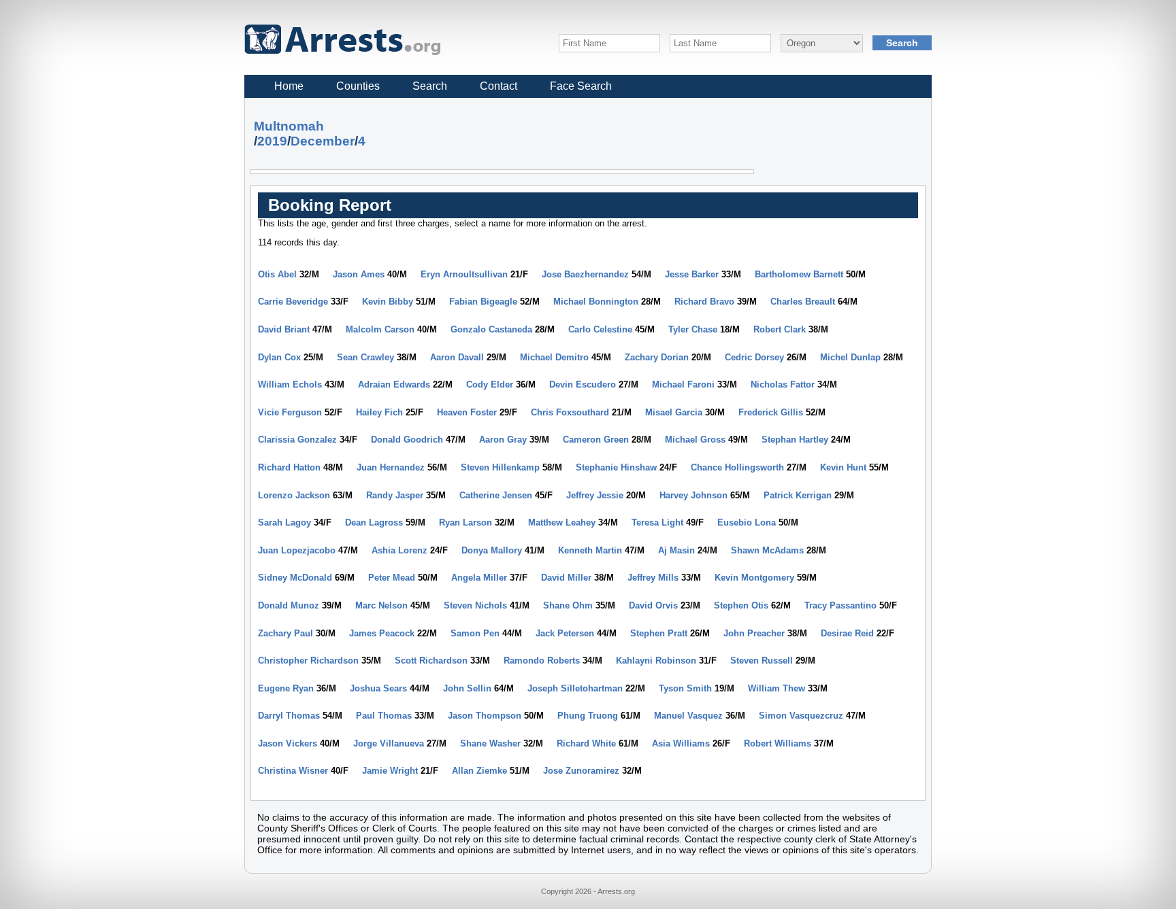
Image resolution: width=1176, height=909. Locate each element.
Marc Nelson (381, 605)
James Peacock (381, 633)
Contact (498, 86)
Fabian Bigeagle (483, 301)
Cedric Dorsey (754, 357)
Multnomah (289, 126)
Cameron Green (596, 439)
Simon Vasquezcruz (801, 715)
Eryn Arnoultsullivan (464, 274)
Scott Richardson (431, 660)
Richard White (586, 743)
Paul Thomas (384, 715)
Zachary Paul (285, 633)
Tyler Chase (692, 329)
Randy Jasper (394, 495)
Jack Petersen (565, 633)
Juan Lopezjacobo (297, 550)
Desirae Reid (847, 633)
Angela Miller (479, 577)
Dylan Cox (279, 357)
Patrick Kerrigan (798, 495)
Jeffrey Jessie (594, 495)
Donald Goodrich (407, 439)
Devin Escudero (582, 384)
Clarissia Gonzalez (297, 439)
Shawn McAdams (767, 550)
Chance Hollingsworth (737, 467)
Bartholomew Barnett (799, 274)
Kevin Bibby (387, 301)
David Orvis (653, 605)
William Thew (776, 688)
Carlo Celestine (600, 329)
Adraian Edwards (394, 384)
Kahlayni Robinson (656, 660)
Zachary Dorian (657, 357)
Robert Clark (779, 329)
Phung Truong (587, 715)
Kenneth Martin (590, 550)
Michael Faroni (683, 384)
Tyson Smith (685, 688)
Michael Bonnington (595, 301)
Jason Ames (359, 274)
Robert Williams (777, 743)
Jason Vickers (287, 743)
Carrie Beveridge (293, 301)
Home (289, 86)
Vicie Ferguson (290, 412)
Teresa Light (657, 522)
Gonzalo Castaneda (491, 329)
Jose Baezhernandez (585, 274)
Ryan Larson (465, 522)
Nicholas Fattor (783, 384)
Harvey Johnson (693, 495)
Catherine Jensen (495, 495)
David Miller (566, 577)
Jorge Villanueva (388, 743)
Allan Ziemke (479, 771)
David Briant (284, 329)
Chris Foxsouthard (570, 412)
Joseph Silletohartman (575, 688)
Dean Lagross (374, 522)
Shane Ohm (568, 605)
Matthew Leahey (561, 522)
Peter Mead (391, 577)
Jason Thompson (484, 715)
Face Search (581, 86)
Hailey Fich (379, 412)
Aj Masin (676, 550)
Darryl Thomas (289, 715)
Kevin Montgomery (754, 577)
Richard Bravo (704, 301)
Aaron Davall (457, 357)
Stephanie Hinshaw (616, 467)
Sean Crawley (365, 357)
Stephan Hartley (795, 439)
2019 (272, 141)
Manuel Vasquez (688, 715)
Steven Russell (761, 660)
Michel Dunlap (850, 357)
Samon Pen (475, 633)
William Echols (290, 384)
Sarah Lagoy (284, 522)
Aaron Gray (503, 439)
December (323, 141)
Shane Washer (490, 743)
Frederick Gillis (770, 412)
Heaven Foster (467, 412)
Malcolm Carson (380, 329)
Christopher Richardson (308, 660)
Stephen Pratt (658, 633)
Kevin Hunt (843, 467)
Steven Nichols (475, 605)
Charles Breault (802, 301)
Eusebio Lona (746, 522)
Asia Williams (681, 743)
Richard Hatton (289, 467)
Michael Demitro (554, 357)
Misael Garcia (673, 412)
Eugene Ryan (286, 688)
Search (429, 86)
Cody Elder (489, 384)
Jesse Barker (692, 274)
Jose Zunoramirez (581, 771)
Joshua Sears (378, 688)
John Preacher (754, 633)
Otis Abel (277, 274)
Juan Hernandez (391, 467)
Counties (358, 86)
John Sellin (467, 688)
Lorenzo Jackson (294, 495)
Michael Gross (695, 439)
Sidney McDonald (295, 577)
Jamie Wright (390, 771)
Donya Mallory (491, 550)
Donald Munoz (288, 605)
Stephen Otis (741, 605)
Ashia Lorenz (399, 550)
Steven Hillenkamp (500, 467)
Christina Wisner (293, 771)
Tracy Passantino (840, 605)
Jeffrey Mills (653, 577)
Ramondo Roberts (542, 660)
